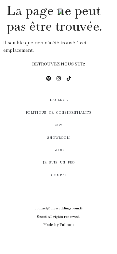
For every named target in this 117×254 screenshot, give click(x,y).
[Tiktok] (68, 78)
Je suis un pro (59, 162)
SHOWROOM (58, 137)
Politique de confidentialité (58, 112)
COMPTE (58, 175)
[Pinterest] (48, 78)
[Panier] (97, 11)
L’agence (59, 99)
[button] (18, 10)
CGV (58, 124)
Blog (58, 150)
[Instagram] (58, 78)
